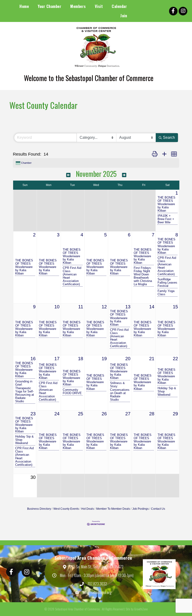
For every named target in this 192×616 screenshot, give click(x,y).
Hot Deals (87, 508)
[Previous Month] (68, 174)
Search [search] (169, 137)
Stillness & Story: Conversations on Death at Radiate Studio (119, 391)
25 (80, 413)
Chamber (26, 162)
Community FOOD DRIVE (72, 391)
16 (33, 358)
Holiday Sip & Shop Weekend (167, 391)
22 (175, 358)
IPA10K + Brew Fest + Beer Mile (166, 219)
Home (24, 6)
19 (104, 358)
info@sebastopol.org (97, 592)
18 (80, 358)
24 (56, 413)
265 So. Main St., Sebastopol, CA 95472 (96, 567)
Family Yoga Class (166, 292)
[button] (155, 154)
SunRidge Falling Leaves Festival (167, 283)
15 (175, 306)
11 (80, 306)
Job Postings (140, 508)
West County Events (66, 508)
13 (127, 306)
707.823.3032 (97, 584)
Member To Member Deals (113, 508)
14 (151, 306)
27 (127, 413)
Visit (99, 6)
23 (33, 413)
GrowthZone (141, 609)
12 (104, 306)
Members (78, 6)
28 (151, 413)
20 (127, 358)
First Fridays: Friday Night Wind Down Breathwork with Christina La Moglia (143, 276)
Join (123, 15)
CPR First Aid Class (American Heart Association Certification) (72, 276)
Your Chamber (49, 6)
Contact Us (158, 508)
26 (104, 413)
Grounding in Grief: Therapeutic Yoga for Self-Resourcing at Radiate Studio (24, 391)
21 (151, 358)
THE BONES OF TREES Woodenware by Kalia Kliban (166, 204)
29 (175, 413)
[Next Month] (124, 174)
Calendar (119, 6)
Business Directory (39, 508)
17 (56, 358)
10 (56, 306)
